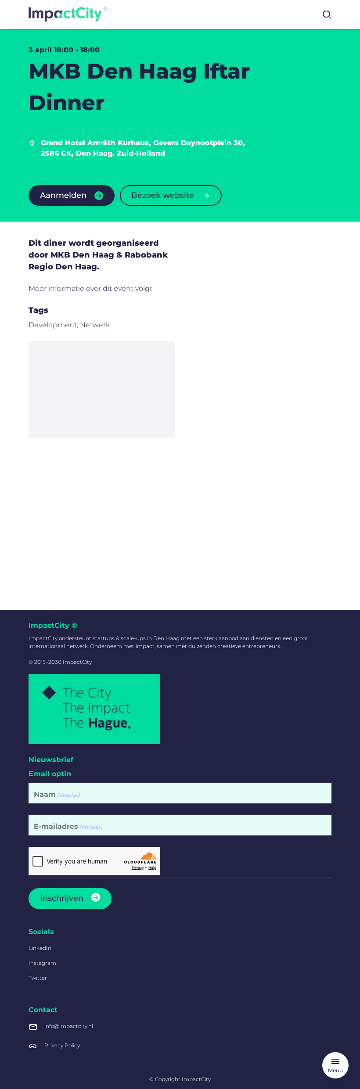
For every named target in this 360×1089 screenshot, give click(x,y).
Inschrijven (61, 898)
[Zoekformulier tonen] (326, 14)
